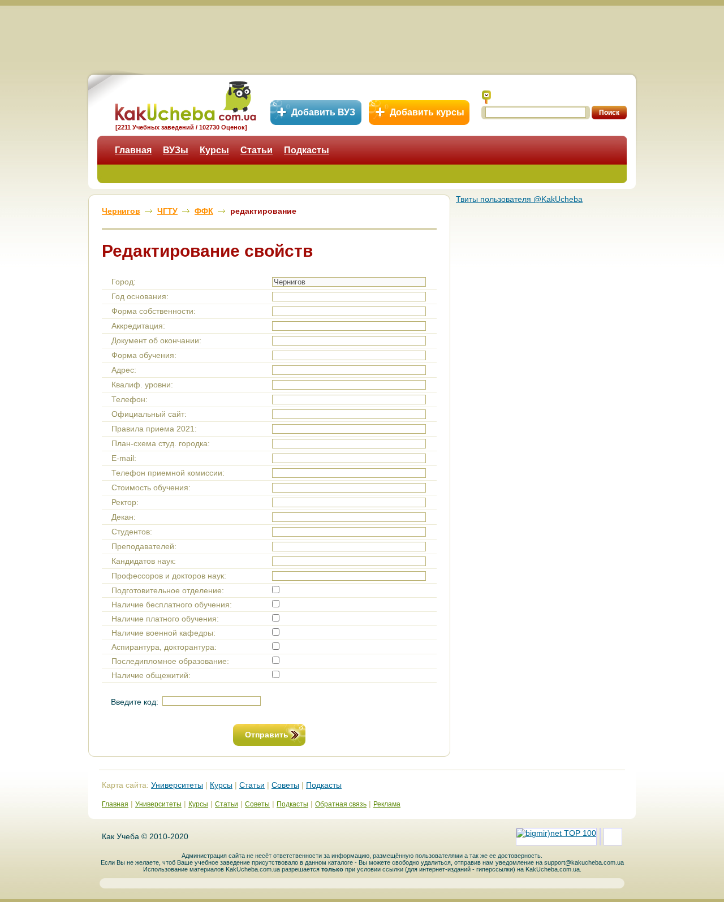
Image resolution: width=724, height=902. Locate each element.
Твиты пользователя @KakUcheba (519, 199)
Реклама (386, 804)
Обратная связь (341, 804)
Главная (133, 150)
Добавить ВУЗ (323, 112)
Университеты (177, 784)
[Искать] (486, 97)
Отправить (266, 734)
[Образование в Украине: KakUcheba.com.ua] (185, 99)
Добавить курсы (427, 112)
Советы (285, 784)
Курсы (214, 150)
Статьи (256, 150)
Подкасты (306, 150)
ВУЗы (175, 150)
